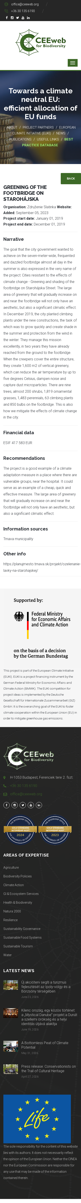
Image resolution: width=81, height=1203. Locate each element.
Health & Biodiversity (17, 902)
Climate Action (13, 885)
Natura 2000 (12, 911)
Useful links (48, 139)
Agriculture (11, 867)
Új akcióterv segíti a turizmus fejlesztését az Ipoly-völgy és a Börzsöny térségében (45, 986)
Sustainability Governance (21, 929)
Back (71, 178)
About (12, 127)
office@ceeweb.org (25, 4)
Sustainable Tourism (18, 946)
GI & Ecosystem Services (21, 894)
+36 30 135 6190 (23, 11)
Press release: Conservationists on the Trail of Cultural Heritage (48, 1068)
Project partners (38, 127)
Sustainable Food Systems (22, 937)
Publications (20, 139)
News (60, 133)
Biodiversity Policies (17, 876)
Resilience (10, 920)
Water (7, 955)
